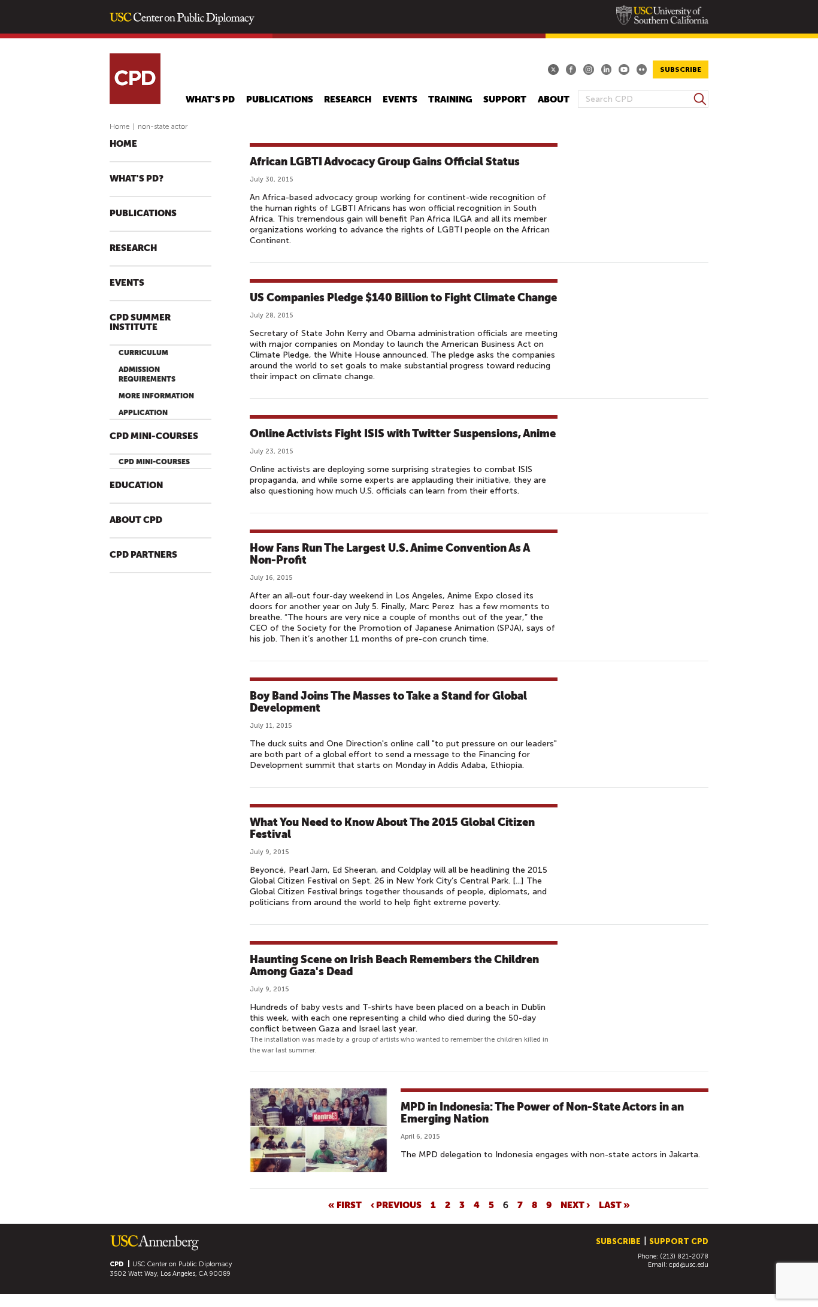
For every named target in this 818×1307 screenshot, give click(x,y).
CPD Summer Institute (140, 322)
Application (143, 413)
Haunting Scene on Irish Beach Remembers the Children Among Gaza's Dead (394, 965)
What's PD (210, 100)
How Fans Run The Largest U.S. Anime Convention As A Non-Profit (390, 553)
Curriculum (143, 353)
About (553, 100)
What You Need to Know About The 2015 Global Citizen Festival (392, 828)
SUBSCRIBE (680, 69)
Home (120, 126)
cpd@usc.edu (688, 1265)
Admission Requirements (147, 374)
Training (450, 100)
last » (614, 1204)
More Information (156, 396)
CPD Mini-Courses (154, 436)
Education (136, 485)
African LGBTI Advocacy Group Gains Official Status (385, 161)
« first (345, 1204)
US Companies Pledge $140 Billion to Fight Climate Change (403, 297)
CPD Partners (143, 555)
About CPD (136, 520)
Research (347, 100)
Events (400, 100)
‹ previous (396, 1204)
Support (504, 100)
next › (575, 1204)
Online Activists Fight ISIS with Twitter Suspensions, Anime (403, 433)
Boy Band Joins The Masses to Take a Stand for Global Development (388, 701)
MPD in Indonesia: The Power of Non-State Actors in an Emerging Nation (542, 1112)
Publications (279, 100)
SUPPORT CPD (678, 1241)
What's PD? (136, 179)
